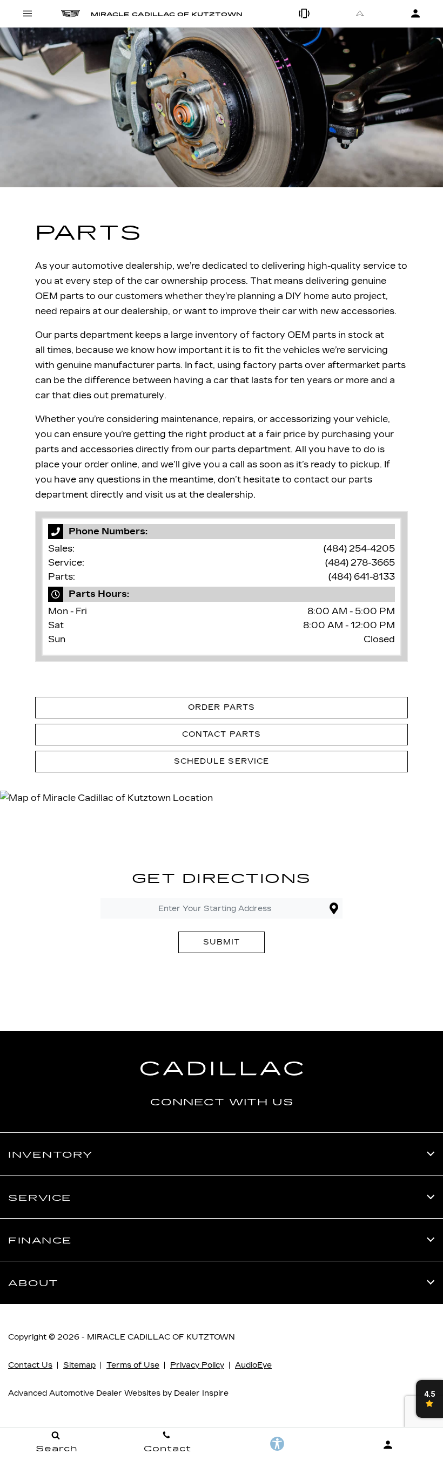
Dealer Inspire (201, 1393)
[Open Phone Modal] (305, 13)
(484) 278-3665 (360, 563)
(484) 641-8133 (361, 577)
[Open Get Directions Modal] (360, 13)
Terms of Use (132, 1365)
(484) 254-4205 (359, 548)
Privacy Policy (197, 1365)
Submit (221, 942)
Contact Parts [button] (221, 734)
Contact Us (30, 1365)
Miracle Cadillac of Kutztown (161, 1337)
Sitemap (79, 1365)
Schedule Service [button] (221, 761)
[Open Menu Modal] (28, 13)
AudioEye (253, 1365)
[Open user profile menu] (387, 1445)
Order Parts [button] (221, 707)
